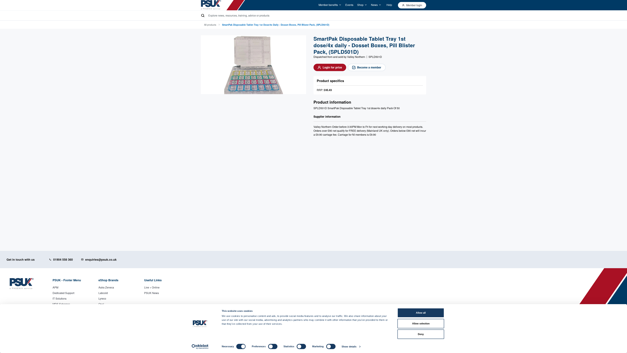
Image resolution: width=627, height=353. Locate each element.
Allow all (421, 312)
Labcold (103, 293)
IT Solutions (59, 298)
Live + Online (152, 287)
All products (210, 24)
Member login (414, 5)
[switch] (272, 346)
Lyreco (102, 298)
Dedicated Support (63, 293)
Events (349, 5)
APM (55, 287)
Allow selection (421, 323)
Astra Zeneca (106, 287)
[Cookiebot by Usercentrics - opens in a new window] (200, 346)
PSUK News (151, 293)
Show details (349, 346)
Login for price (332, 67)
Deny (421, 334)
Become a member (369, 67)
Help (389, 5)
